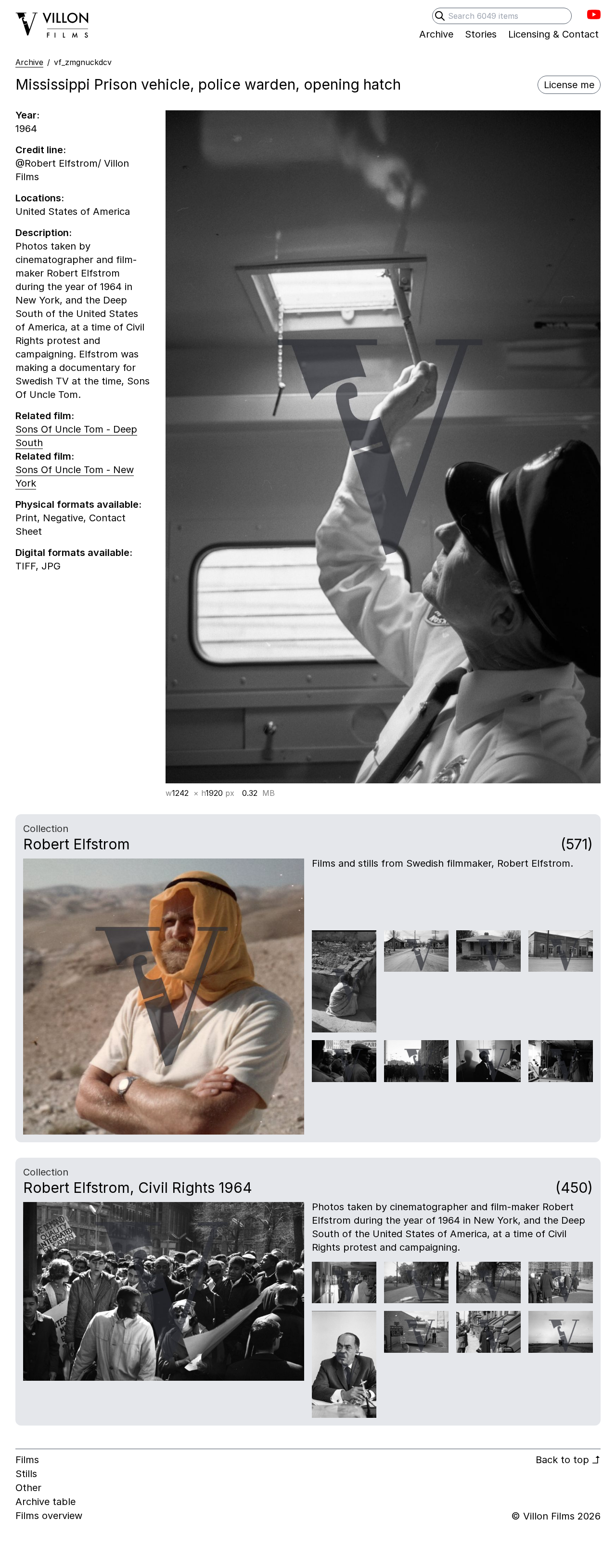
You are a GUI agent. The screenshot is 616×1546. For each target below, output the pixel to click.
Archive (29, 62)
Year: (27, 115)
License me (569, 85)
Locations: (39, 198)
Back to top (568, 1460)
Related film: (44, 416)
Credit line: (40, 150)
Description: (43, 232)
